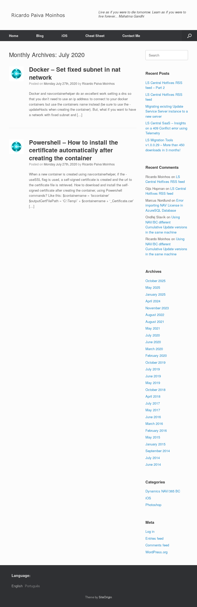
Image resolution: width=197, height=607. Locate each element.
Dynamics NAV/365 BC (162, 491)
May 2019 (152, 382)
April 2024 (152, 300)
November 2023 (157, 307)
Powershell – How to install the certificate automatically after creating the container (73, 150)
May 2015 (152, 437)
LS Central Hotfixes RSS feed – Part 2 (163, 85)
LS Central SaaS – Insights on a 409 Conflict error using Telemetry (166, 127)
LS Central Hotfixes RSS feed (165, 179)
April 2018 (152, 396)
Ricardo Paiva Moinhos (98, 83)
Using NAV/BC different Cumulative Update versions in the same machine (166, 224)
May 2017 (152, 409)
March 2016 (154, 423)
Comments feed (157, 545)
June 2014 (153, 464)
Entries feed (154, 538)
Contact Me (131, 35)
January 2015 (155, 444)
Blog (40, 35)
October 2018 (155, 389)
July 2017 (152, 403)
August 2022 (154, 314)
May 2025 (152, 287)
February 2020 (156, 355)
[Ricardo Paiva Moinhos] (38, 15)
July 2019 (152, 369)
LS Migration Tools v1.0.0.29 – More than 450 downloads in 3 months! (164, 144)
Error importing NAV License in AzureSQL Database (164, 205)
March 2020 (154, 348)
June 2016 (153, 416)
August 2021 (154, 321)
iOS (64, 35)
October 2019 (155, 362)
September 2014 (157, 450)
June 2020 (153, 341)
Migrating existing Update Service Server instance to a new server (166, 111)
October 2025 (155, 280)
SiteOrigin (105, 597)
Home (13, 35)
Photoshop (153, 504)
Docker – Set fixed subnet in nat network (75, 73)
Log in (149, 531)
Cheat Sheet (94, 35)
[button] (189, 35)
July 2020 (152, 335)
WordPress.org (156, 551)
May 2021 (152, 328)
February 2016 (156, 430)
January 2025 (155, 294)
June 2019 (153, 375)
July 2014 (152, 457)
